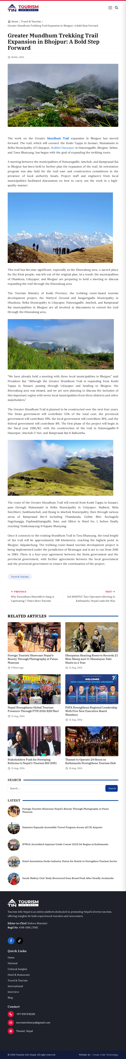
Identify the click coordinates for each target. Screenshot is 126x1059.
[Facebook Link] (11, 940)
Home (11, 957)
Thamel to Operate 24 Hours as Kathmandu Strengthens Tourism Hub (90, 761)
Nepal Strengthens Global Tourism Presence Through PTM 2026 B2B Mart (33, 709)
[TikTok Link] (19, 940)
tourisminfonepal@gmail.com (33, 1022)
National (13, 963)
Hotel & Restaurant (19, 974)
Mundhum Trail (59, 138)
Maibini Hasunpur (62, 147)
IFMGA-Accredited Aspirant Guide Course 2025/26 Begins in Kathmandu (65, 844)
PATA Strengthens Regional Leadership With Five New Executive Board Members (91, 711)
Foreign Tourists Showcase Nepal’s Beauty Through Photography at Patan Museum (33, 659)
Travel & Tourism (20, 576)
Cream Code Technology (105, 1054)
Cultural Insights (17, 969)
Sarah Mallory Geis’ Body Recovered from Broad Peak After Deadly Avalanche (68, 878)
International (15, 986)
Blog (10, 997)
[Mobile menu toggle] (110, 7)
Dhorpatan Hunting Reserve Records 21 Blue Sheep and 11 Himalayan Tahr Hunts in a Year (91, 659)
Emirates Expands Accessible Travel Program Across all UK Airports (62, 827)
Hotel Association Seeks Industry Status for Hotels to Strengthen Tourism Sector (69, 861)
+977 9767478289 (25, 1014)
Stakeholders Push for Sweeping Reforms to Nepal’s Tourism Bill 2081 (32, 761)
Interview (13, 991)
